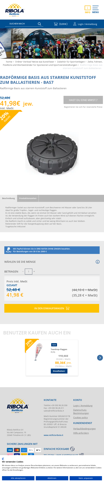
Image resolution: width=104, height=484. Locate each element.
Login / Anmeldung (82, 405)
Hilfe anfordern (81, 433)
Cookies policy (80, 417)
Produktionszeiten (27, 198)
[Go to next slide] (100, 358)
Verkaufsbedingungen (84, 428)
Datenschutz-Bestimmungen (81, 411)
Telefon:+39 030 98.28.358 (55, 405)
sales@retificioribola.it (54, 410)
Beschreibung (8, 198)
